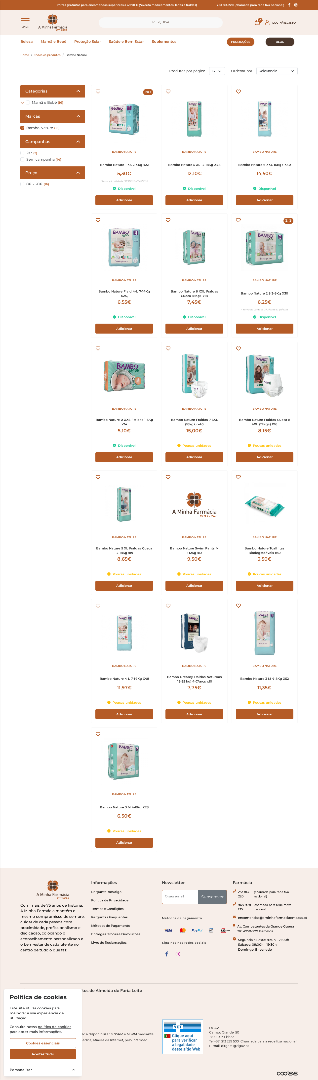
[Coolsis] (287, 1073)
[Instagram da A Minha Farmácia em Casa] (177, 954)
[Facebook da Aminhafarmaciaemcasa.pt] (289, 5)
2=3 (31, 153)
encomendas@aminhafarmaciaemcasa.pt (272, 918)
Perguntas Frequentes (109, 917)
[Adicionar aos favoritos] (98, 91)
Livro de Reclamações (108, 942)
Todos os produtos (47, 55)
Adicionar (124, 200)
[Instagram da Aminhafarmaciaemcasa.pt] (296, 5)
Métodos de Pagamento (110, 926)
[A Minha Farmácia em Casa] (52, 22)
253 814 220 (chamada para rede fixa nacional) (250, 5)
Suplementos (164, 41)
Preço (31, 172)
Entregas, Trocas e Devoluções (115, 934)
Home (24, 55)
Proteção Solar (87, 41)
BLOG (280, 42)
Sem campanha (43, 159)
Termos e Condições (107, 909)
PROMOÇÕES (240, 42)
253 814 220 (263, 894)
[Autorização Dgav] (182, 1037)
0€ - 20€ (37, 184)
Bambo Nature (42, 128)
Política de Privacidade (109, 900)
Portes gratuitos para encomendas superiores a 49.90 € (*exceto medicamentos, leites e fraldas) (127, 5)
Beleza (26, 41)
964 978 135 (265, 907)
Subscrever (212, 896)
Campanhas (37, 141)
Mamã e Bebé (53, 41)
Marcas (32, 116)
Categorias (36, 91)
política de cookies (54, 1027)
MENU (25, 27)
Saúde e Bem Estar (126, 41)
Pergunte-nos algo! (106, 892)
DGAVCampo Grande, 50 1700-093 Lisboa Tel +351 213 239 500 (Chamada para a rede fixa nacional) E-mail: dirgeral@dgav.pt (253, 1037)
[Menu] (25, 21)
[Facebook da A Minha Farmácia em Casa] (167, 954)
